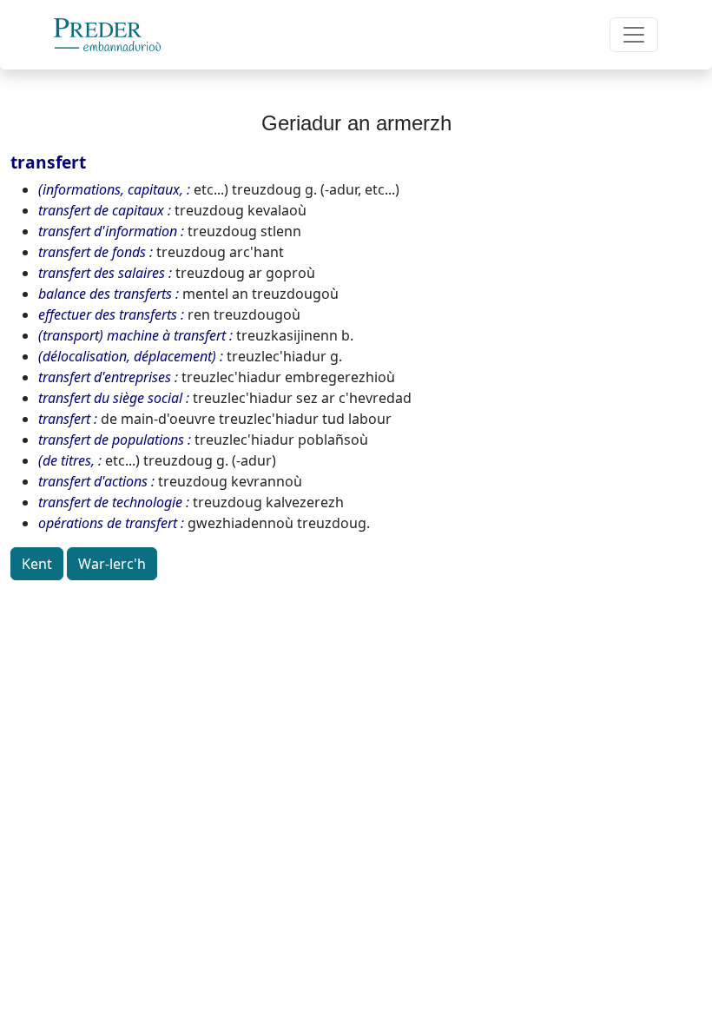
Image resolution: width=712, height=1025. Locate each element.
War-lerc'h (112, 563)
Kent (37, 563)
